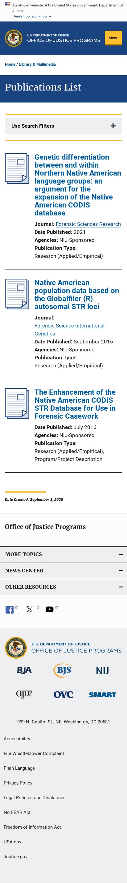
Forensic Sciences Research (88, 224)
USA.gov (12, 842)
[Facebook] (11, 611)
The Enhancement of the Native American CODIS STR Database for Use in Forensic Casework (75, 404)
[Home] (63, 38)
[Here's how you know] (63, 10)
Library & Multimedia (37, 64)
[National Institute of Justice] (102, 675)
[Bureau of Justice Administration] (24, 675)
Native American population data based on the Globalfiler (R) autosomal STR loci (77, 294)
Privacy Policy (18, 783)
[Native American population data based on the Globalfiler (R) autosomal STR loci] (17, 307)
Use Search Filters (32, 126)
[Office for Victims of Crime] (63, 699)
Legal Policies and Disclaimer (34, 797)
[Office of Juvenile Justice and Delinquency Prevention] (24, 700)
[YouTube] (52, 611)
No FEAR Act (17, 812)
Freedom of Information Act (32, 827)
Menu (113, 38)
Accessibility (17, 739)
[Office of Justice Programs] (14, 38)
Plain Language (19, 768)
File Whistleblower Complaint (34, 753)
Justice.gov (15, 856)
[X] (31, 611)
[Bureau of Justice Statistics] (63, 679)
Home (10, 64)
